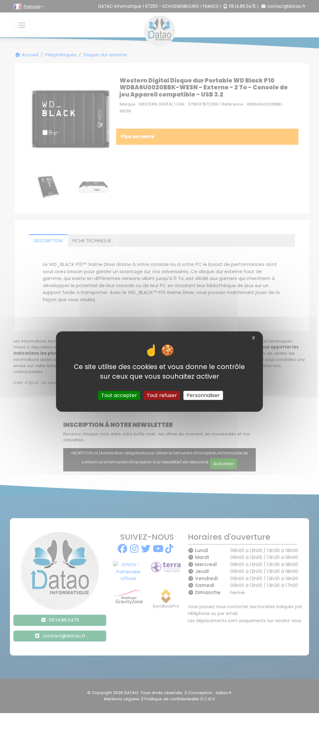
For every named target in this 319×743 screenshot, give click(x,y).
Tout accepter (119, 395)
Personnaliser (203, 395)
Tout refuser (162, 395)
